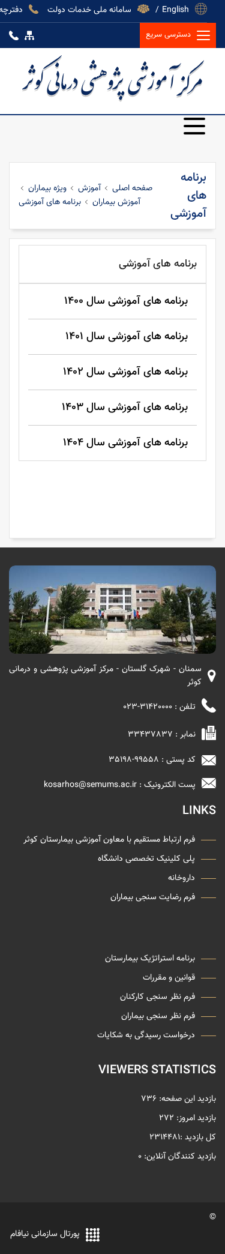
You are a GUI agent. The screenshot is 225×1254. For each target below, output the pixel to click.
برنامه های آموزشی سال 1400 (126, 301)
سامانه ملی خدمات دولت (89, 9)
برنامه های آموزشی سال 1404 (125, 443)
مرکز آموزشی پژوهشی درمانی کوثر (112, 78)
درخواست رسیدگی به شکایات (146, 1035)
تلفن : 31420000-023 (159, 707)
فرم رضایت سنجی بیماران (152, 897)
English (175, 9)
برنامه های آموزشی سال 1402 (125, 372)
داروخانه (181, 878)
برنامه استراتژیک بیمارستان (150, 958)
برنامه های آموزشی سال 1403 (125, 407)
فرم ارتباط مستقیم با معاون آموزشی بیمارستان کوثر (109, 839)
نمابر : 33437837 (162, 735)
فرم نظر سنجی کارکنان (157, 997)
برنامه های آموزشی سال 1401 (126, 336)
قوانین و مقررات (169, 977)
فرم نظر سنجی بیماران (158, 1016)
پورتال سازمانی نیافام (45, 1234)
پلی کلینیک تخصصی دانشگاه (146, 859)
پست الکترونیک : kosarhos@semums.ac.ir (120, 785)
